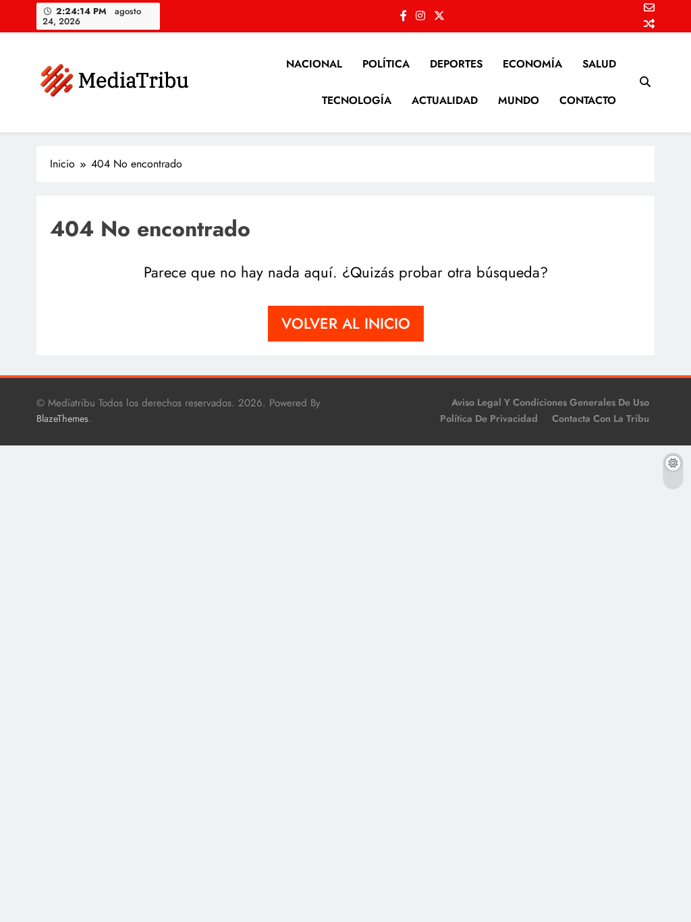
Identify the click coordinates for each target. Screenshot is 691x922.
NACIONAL (314, 64)
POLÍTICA (386, 64)
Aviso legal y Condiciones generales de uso (550, 402)
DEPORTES (456, 64)
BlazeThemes (62, 418)
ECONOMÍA (532, 64)
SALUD (599, 64)
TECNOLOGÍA (356, 100)
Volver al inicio (345, 323)
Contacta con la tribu (600, 418)
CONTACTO (587, 100)
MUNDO (518, 100)
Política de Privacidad (489, 418)
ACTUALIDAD (445, 100)
